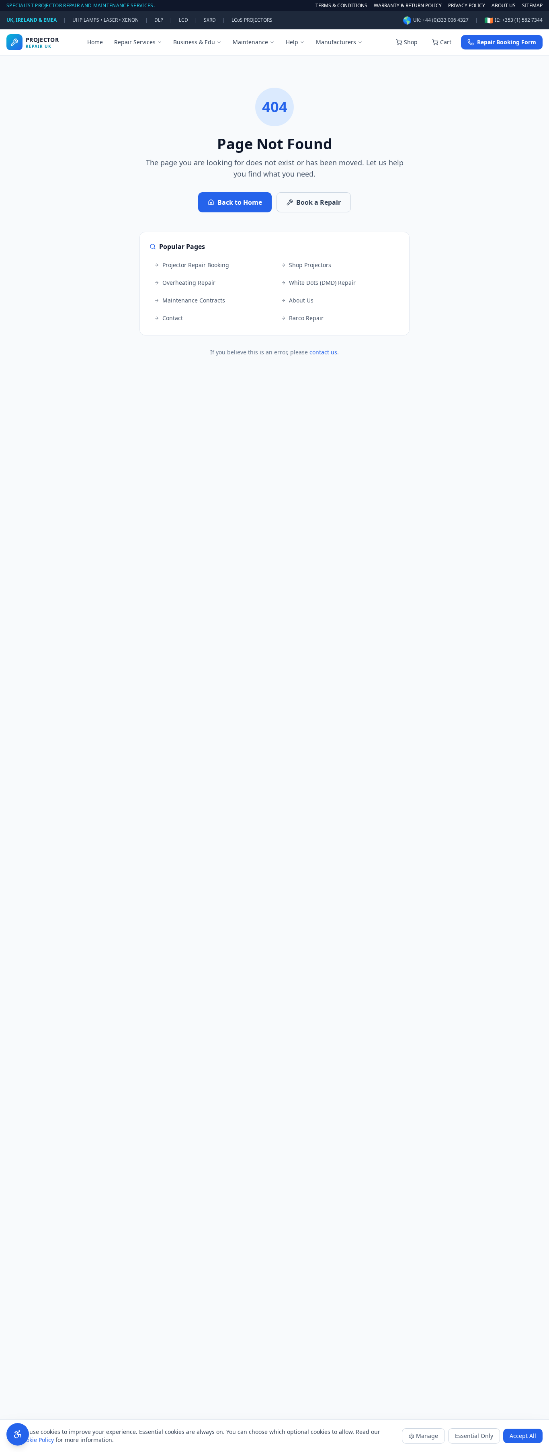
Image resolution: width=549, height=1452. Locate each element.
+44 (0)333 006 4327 (445, 20)
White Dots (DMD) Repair (322, 282)
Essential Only (474, 1436)
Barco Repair (306, 318)
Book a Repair (318, 202)
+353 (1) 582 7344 (522, 20)
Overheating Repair (188, 282)
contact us (323, 352)
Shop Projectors (310, 265)
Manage (427, 1436)
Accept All (523, 1436)
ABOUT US (504, 5)
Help (292, 42)
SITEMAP (532, 5)
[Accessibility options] (17, 1434)
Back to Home (239, 202)
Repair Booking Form (506, 42)
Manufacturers (336, 42)
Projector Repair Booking (195, 265)
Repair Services (135, 42)
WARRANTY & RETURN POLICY (408, 5)
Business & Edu (194, 42)
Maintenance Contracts (193, 300)
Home (95, 42)
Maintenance (250, 42)
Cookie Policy (36, 1440)
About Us (301, 300)
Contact (172, 318)
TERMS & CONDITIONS (341, 5)
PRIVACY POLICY (466, 5)
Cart (445, 42)
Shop (411, 42)
